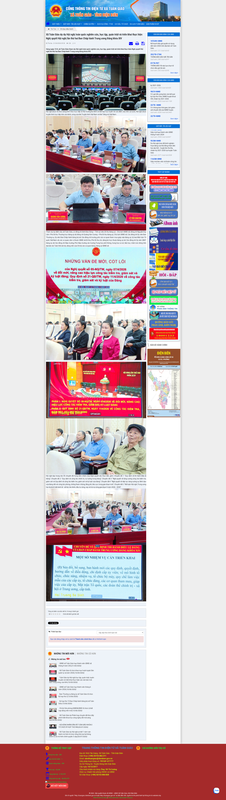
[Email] (164, 239)
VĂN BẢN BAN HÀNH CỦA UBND (163, 34)
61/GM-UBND (156, 143)
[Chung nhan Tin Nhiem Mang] (56, 782)
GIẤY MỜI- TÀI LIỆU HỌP (163, 126)
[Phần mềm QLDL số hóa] (164, 196)
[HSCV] (164, 188)
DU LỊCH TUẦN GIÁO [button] (137, 24)
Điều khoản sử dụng (100, 797)
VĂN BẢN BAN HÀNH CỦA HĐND (163, 80)
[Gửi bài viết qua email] (131, 44)
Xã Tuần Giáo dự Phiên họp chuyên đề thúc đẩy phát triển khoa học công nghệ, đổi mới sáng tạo (71, 717)
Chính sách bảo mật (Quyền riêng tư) (120, 797)
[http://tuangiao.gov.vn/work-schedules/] (164, 231)
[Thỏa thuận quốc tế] (164, 314)
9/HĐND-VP (155, 110)
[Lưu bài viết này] (143, 44)
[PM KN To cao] (164, 214)
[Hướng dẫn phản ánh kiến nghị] (164, 323)
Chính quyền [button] (89, 24)
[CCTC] (164, 248)
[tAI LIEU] (164, 257)
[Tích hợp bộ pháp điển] (164, 291)
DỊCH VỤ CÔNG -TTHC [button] (105, 24)
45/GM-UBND (156, 161)
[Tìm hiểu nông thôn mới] (164, 300)
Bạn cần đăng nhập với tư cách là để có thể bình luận (78, 639)
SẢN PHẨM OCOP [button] (152, 24)
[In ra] (137, 44)
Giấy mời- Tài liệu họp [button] (72, 24)
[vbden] (164, 265)
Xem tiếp (173, 73)
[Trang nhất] (49, 24)
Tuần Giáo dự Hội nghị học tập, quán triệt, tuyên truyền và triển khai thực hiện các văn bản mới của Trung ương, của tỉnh (71, 680)
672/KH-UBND (156, 58)
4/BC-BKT (154, 97)
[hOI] (164, 274)
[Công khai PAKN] (164, 282)
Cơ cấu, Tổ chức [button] (121, 24)
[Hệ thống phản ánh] (164, 307)
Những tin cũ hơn (86, 653)
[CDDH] (164, 205)
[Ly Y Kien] (164, 179)
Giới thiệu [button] (56, 24)
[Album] (164, 222)
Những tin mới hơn (64, 653)
